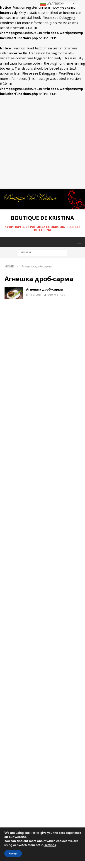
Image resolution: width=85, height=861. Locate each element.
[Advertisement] (42, 144)
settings (50, 845)
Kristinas (52, 294)
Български (55, 3)
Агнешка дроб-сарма (44, 289)
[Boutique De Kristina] (42, 207)
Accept (13, 853)
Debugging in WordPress (57, 73)
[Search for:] (42, 252)
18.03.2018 (35, 294)
